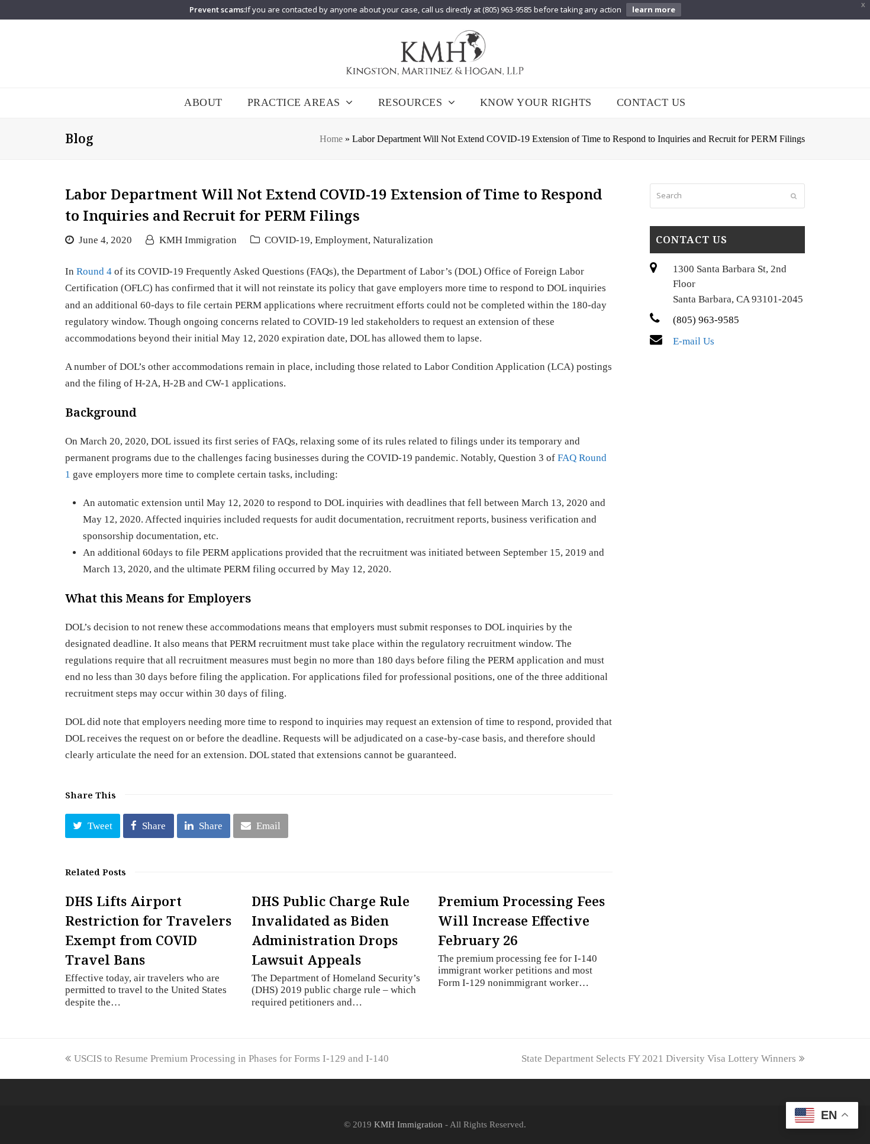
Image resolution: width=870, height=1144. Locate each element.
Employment (341, 240)
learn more (653, 9)
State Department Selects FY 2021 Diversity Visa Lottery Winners (658, 1058)
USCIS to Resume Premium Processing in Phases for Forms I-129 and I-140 (231, 1058)
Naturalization (403, 240)
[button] (92, 826)
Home (331, 139)
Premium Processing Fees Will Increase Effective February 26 (521, 920)
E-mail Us (693, 341)
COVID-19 (287, 240)
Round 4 (94, 271)
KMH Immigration (198, 240)
